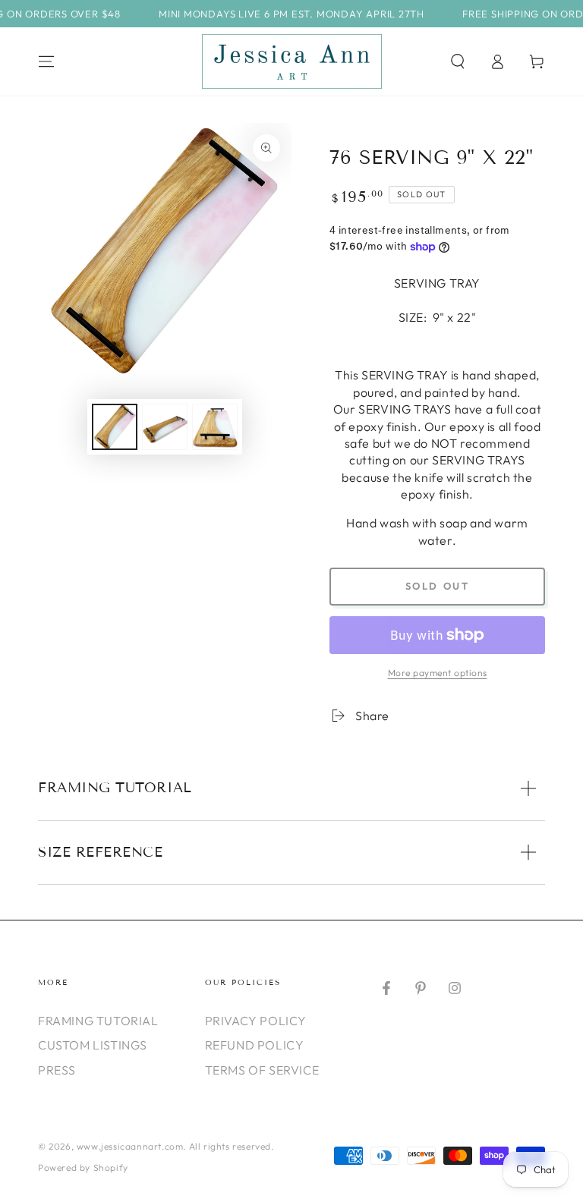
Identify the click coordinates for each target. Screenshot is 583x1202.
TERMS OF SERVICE (262, 1070)
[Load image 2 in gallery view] (165, 427)
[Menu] (46, 61)
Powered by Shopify (83, 1167)
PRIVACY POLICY (256, 1020)
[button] (457, 61)
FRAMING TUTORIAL (98, 1020)
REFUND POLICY (254, 1045)
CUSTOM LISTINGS (92, 1045)
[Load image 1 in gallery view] (114, 427)
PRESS (57, 1070)
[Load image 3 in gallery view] (215, 427)
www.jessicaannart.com (130, 1146)
